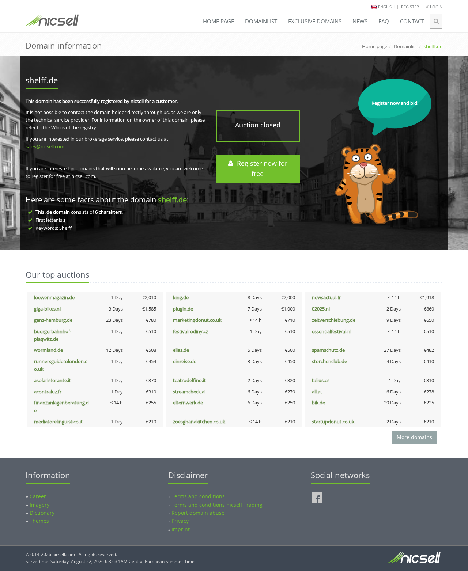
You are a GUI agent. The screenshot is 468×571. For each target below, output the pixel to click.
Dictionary (42, 512)
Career (38, 496)
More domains (414, 437)
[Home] (52, 23)
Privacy (180, 520)
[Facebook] (317, 497)
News (359, 21)
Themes (39, 520)
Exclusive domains (314, 21)
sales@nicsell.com (45, 146)
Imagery (39, 504)
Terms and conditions (198, 496)
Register (410, 6)
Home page (218, 21)
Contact (412, 21)
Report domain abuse (197, 512)
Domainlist (261, 21)
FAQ (383, 21)
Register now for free (260, 168)
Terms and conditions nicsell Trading (217, 504)
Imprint (180, 529)
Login (435, 6)
